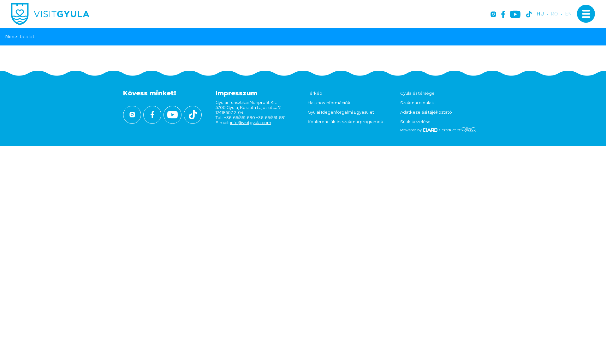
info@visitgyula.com (250, 122)
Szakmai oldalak (417, 102)
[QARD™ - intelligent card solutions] (430, 130)
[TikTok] (529, 15)
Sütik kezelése (415, 121)
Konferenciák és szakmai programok (345, 121)
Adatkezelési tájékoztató (426, 112)
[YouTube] (515, 14)
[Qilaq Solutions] (468, 130)
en (568, 14)
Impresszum (236, 93)
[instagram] (493, 14)
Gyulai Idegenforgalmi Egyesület (341, 112)
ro (554, 14)
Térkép (315, 93)
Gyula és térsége (417, 93)
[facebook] (503, 15)
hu (540, 14)
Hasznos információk (329, 102)
